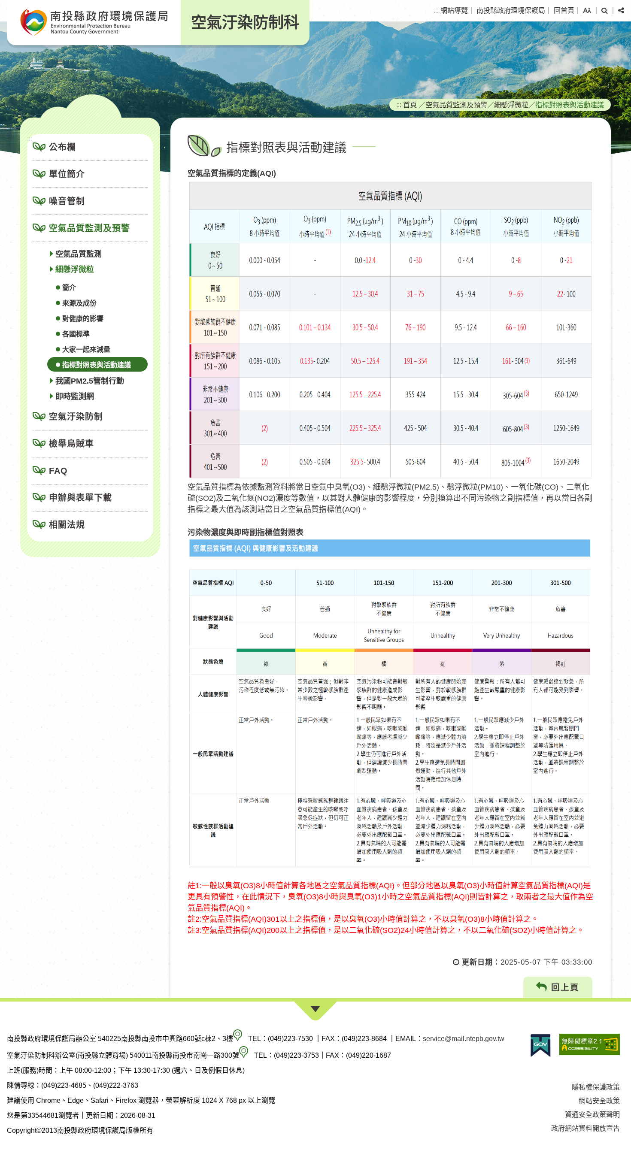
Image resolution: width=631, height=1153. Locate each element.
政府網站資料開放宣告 (585, 1128)
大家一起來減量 (86, 349)
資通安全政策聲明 (592, 1114)
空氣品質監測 (78, 254)
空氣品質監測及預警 (89, 228)
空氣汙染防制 (76, 416)
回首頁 (564, 10)
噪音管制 (67, 201)
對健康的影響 (82, 318)
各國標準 (76, 334)
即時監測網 (74, 396)
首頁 (410, 105)
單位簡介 (67, 174)
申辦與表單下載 (80, 497)
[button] (587, 10)
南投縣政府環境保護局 (510, 10)
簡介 (69, 287)
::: (436, 11)
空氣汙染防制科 (245, 22)
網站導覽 (454, 10)
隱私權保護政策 (596, 1087)
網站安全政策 (599, 1101)
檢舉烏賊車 (71, 443)
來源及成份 (79, 303)
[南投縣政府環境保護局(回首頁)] (94, 22)
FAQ (58, 470)
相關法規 (67, 525)
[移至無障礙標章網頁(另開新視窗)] (589, 1045)
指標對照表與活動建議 (96, 365)
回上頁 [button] (563, 987)
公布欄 (62, 147)
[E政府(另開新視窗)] (540, 1045)
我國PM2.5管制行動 (89, 381)
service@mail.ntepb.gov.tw (463, 1038)
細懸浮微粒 (74, 269)
